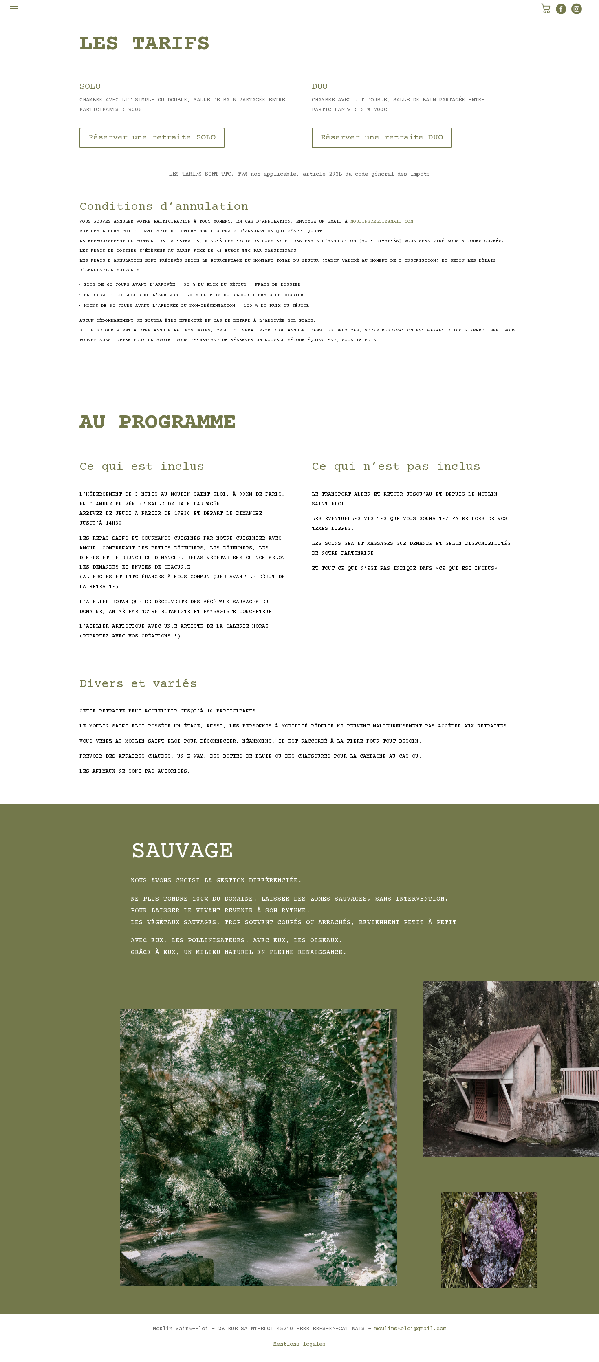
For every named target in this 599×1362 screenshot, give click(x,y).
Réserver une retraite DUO (382, 137)
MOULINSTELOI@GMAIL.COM (381, 221)
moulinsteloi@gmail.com (410, 1329)
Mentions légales (299, 1344)
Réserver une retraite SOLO (152, 137)
